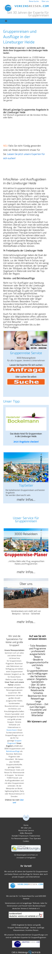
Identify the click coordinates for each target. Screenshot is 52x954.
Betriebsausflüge (13, 751)
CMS (14, 952)
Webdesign (23, 952)
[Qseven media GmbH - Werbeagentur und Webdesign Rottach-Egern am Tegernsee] (34, 952)
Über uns (45, 1)
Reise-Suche (34, 1)
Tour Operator (35, 838)
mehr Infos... (26, 499)
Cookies (26, 841)
